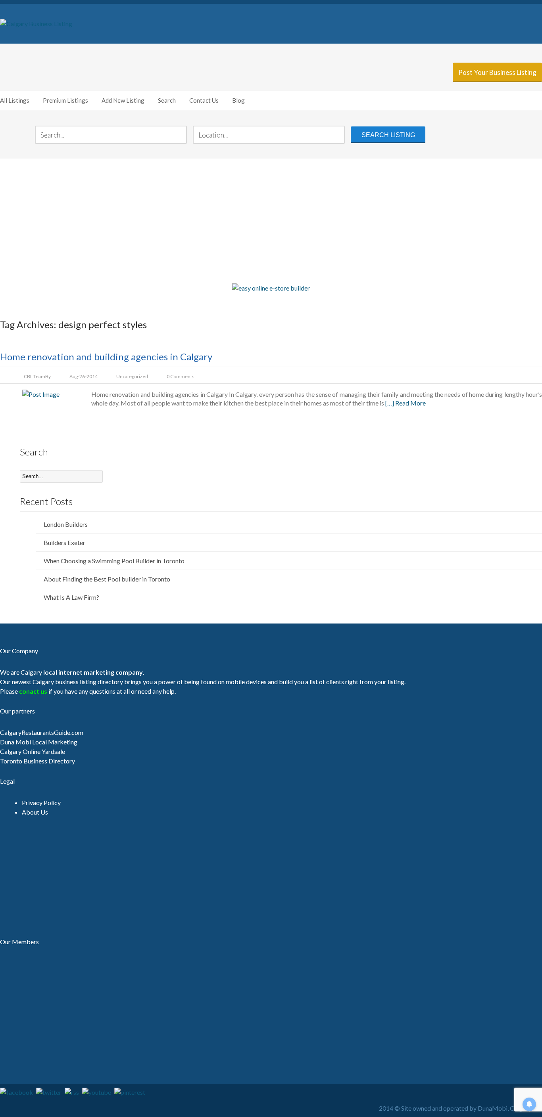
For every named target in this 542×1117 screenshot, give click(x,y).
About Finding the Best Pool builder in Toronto (107, 579)
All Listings (14, 100)
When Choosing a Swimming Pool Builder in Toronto (114, 560)
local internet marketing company (93, 672)
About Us (35, 812)
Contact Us (204, 100)
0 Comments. (181, 376)
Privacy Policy (41, 802)
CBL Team (34, 376)
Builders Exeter (64, 542)
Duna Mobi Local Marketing (38, 742)
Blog (238, 100)
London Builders (66, 524)
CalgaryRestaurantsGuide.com (41, 732)
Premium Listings (65, 100)
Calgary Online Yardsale (32, 751)
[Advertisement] (271, 219)
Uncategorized (132, 376)
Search (167, 100)
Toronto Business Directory (37, 761)
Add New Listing (123, 100)
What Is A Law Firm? (71, 597)
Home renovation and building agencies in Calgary (106, 356)
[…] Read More (405, 403)
